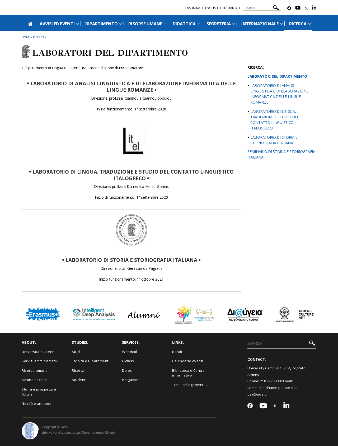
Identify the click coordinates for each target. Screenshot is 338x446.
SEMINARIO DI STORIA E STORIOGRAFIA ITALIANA (281, 154)
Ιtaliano (230, 8)
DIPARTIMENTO (101, 24)
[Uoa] (30, 430)
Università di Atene (38, 351)
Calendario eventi (187, 361)
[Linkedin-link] (314, 8)
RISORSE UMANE (145, 24)
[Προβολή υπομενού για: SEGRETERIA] (234, 23)
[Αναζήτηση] (276, 8)
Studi (76, 351)
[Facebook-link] (289, 8)
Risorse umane (35, 370)
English (211, 8)
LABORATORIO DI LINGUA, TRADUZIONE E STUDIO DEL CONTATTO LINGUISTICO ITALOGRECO (274, 120)
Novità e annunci (36, 403)
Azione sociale (34, 379)
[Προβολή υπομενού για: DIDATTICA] (199, 23)
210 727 (266, 381)
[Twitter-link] (306, 8)
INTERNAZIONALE (260, 24)
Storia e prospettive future (39, 392)
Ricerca (78, 370)
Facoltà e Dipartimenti (90, 361)
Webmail (129, 351)
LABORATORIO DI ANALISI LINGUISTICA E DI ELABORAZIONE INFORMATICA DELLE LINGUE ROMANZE (279, 94)
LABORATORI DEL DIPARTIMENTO (277, 76)
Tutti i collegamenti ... (190, 384)
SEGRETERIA (218, 24)
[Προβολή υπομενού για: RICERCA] (309, 23)
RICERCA (298, 24)
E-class (128, 361)
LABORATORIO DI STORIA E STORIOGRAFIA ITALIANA (273, 140)
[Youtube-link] (298, 8)
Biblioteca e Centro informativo (188, 373)
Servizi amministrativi (40, 361)
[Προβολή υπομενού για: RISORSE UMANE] (165, 23)
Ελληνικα (192, 8)
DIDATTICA (184, 24)
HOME (26, 37)
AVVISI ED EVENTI (57, 24)
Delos (127, 370)
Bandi (177, 351)
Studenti (79, 379)
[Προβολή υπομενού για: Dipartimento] (121, 23)
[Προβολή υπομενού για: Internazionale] (281, 23)
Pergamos (130, 379)
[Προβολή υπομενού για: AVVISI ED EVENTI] (78, 23)
